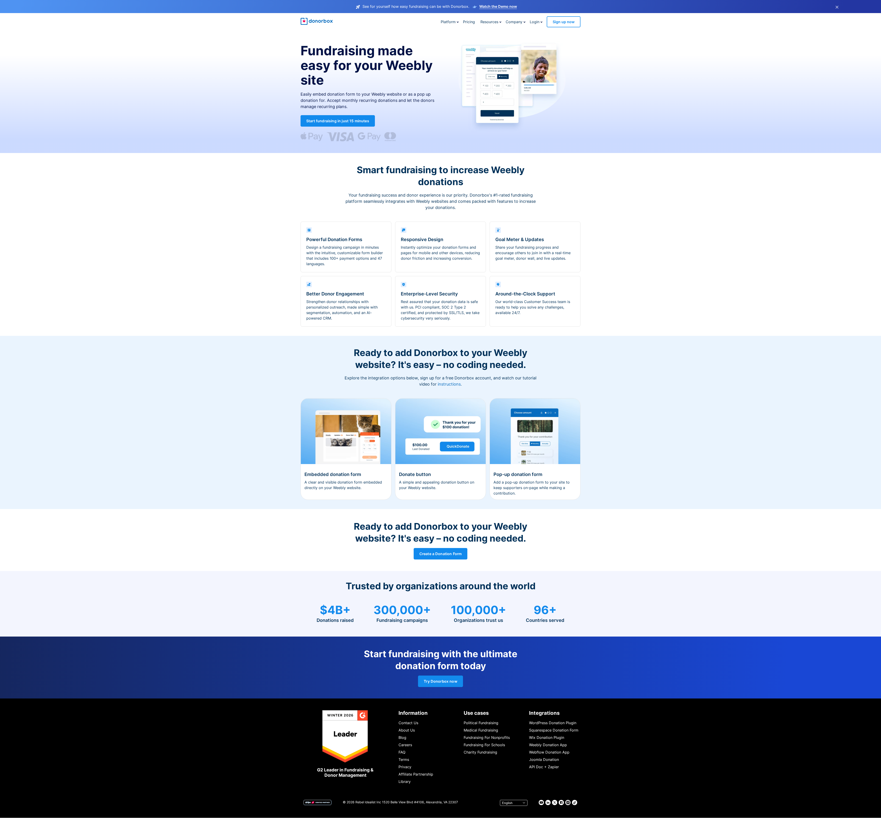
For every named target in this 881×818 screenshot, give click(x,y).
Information (413, 713)
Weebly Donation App (548, 745)
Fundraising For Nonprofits (487, 737)
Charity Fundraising (480, 752)
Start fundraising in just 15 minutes (337, 121)
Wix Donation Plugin (546, 737)
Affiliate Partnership (416, 774)
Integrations (544, 713)
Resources (489, 21)
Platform (448, 21)
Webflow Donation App (549, 752)
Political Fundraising (481, 723)
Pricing (469, 21)
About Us (407, 730)
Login (534, 21)
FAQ (402, 752)
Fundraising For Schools (484, 745)
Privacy (405, 767)
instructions (449, 384)
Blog (402, 737)
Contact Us (408, 723)
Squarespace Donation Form (553, 730)
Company (514, 21)
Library (405, 781)
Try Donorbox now (440, 681)
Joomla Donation (544, 759)
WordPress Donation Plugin (552, 723)
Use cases (476, 713)
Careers (405, 745)
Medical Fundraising (481, 730)
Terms (404, 759)
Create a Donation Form (440, 553)
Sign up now (563, 21)
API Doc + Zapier (544, 767)
